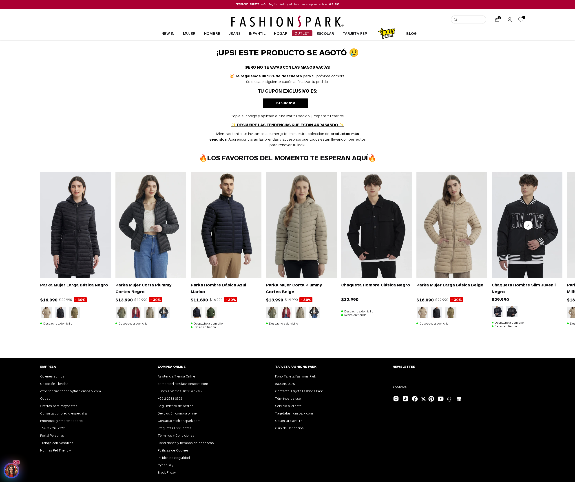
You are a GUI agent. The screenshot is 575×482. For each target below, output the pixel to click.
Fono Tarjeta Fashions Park (295, 376)
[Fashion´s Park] (287, 21)
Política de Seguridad (174, 458)
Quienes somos (52, 376)
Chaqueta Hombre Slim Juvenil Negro (524, 288)
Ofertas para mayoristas (58, 406)
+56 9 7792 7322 (52, 428)
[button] (468, 19)
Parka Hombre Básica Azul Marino (218, 288)
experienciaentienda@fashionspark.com (70, 391)
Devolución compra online (177, 413)
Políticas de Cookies (173, 450)
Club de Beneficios (289, 428)
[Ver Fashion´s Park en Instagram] (395, 398)
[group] (287, 4)
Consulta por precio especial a (63, 413)
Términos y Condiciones (176, 435)
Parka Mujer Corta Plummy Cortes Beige (294, 288)
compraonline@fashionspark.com (183, 384)
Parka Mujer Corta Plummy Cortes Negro (143, 288)
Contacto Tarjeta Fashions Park (299, 391)
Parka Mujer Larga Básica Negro (74, 284)
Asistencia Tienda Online (176, 376)
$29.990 (500, 299)
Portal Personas (52, 435)
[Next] (528, 225)
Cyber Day (165, 465)
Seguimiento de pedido (176, 406)
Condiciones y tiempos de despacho (186, 443)
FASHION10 (285, 103)
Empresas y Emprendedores (62, 421)
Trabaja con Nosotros (56, 443)
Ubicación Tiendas (54, 384)
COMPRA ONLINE (171, 366)
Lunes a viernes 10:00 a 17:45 (180, 391)
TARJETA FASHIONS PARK (295, 366)
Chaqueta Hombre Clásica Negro (375, 284)
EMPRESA (48, 366)
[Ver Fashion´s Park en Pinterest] (431, 398)
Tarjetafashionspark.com (294, 413)
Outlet (45, 398)
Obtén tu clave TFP (289, 421)
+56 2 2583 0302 (170, 398)
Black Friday (167, 472)
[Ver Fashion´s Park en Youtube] (440, 398)
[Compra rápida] (101, 269)
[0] (520, 19)
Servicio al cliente (288, 406)
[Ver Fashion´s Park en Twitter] (424, 400)
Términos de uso (288, 398)
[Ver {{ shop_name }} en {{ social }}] (450, 400)
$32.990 (349, 299)
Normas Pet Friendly (55, 450)
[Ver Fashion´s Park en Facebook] (414, 398)
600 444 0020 (285, 384)
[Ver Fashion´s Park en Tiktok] (405, 398)
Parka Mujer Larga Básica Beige (449, 284)
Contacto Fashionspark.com (179, 421)
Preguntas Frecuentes (175, 428)
